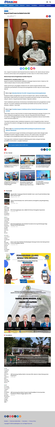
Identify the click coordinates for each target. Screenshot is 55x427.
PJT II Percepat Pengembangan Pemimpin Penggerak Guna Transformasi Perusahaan (42, 183)
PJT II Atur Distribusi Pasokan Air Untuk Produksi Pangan (43, 166)
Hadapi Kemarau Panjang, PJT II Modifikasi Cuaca (11, 166)
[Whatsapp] (26, 68)
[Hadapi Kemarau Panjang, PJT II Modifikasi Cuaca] (11, 159)
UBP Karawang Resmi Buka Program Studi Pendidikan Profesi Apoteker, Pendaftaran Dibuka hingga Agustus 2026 (28, 393)
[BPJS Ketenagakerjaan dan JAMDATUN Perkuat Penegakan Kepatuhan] (27, 159)
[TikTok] (15, 416)
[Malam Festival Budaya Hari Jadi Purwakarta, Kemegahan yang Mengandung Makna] (7, 202)
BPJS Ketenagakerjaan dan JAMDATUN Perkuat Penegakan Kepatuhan (26, 167)
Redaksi (6, 421)
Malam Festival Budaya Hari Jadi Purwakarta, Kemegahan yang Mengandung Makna (29, 201)
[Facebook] (21, 68)
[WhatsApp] (50, 149)
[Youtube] (31, 68)
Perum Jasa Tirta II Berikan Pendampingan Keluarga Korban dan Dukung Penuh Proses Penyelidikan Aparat (30, 242)
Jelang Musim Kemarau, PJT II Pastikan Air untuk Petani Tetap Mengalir (11, 183)
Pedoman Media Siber (15, 421)
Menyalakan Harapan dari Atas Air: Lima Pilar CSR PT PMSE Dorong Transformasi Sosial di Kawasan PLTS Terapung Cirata (26, 183)
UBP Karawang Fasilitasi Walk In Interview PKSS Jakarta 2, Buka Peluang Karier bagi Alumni (29, 375)
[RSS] (20, 416)
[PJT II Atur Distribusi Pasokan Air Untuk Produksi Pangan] (43, 159)
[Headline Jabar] (10, 2)
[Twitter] (23, 68)
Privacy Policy (32, 421)
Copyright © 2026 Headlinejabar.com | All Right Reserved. (18, 423)
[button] (47, 2)
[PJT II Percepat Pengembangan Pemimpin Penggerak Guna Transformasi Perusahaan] (43, 175)
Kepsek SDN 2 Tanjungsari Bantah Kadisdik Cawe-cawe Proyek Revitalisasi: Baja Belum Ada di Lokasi (30, 194)
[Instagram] (34, 68)
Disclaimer (24, 421)
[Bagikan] (50, 16)
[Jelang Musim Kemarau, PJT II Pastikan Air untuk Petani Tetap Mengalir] (11, 175)
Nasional (6, 11)
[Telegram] (29, 68)
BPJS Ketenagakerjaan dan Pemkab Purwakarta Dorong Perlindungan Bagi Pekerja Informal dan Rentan (29, 224)
